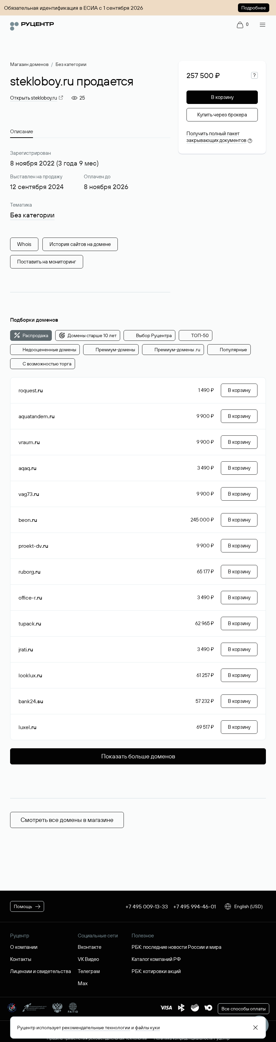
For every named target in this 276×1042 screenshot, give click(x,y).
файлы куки (147, 1028)
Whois (24, 244)
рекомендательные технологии (96, 1028)
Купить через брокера (222, 114)
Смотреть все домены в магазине (67, 820)
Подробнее (253, 8)
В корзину (222, 97)
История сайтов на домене (80, 244)
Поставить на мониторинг (46, 261)
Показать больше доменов (138, 756)
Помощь (23, 906)
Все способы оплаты (243, 1009)
